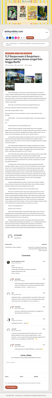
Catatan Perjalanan (10, 53)
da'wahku (17, 53)
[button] (30, 37)
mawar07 (14, 329)
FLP (21, 53)
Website (36, 376)
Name (7, 376)
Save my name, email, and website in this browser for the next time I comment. (23, 383)
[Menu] (46, 32)
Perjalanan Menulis (27, 53)
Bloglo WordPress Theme (40, 395)
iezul (13, 318)
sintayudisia (18, 235)
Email (21, 376)
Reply (44, 261)
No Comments (29, 65)
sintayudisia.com (14, 31)
